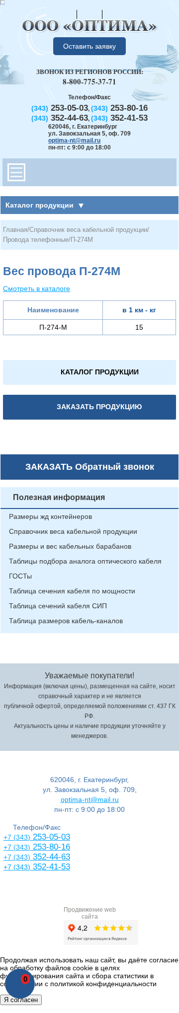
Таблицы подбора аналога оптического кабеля (85, 561)
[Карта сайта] (89, 14)
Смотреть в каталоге (36, 288)
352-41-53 (50, 866)
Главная (15, 229)
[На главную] (64, 14)
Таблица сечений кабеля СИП (58, 606)
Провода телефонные (36, 239)
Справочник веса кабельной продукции (88, 229)
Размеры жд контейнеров (50, 516)
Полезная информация (59, 497)
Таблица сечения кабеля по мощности (72, 591)
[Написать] (114, 14)
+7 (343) (16, 867)
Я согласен (21, 1000)
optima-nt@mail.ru (74, 140)
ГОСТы (20, 576)
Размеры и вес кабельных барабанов (70, 546)
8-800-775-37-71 (89, 81)
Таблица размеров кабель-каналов (66, 621)
